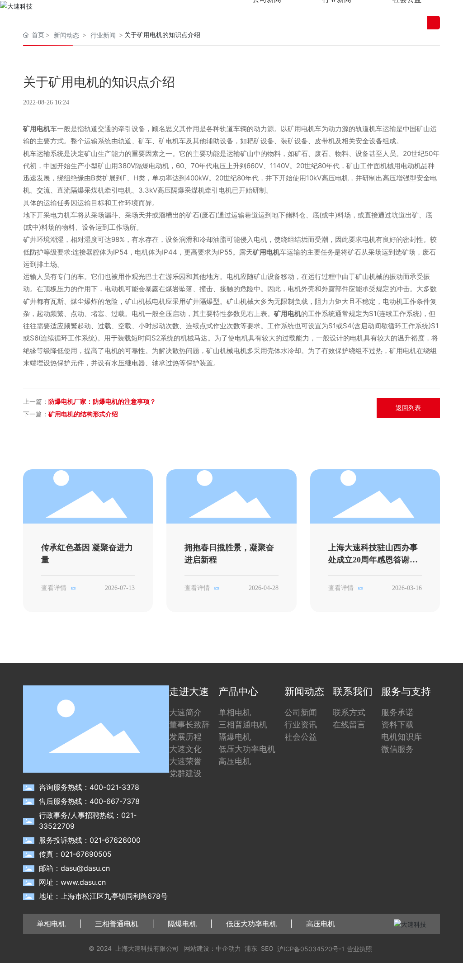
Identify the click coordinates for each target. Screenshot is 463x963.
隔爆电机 (182, 923)
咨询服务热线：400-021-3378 (89, 787)
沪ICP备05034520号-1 (311, 949)
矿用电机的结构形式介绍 (83, 414)
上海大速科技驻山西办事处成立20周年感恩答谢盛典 (373, 559)
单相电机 (51, 923)
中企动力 (228, 948)
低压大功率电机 (251, 923)
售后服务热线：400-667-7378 (89, 801)
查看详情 (53, 588)
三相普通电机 (116, 923)
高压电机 (320, 923)
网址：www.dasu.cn (72, 882)
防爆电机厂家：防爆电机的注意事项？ (102, 401)
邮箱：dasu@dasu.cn (74, 868)
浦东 (251, 948)
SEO (267, 948)
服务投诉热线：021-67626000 (90, 840)
